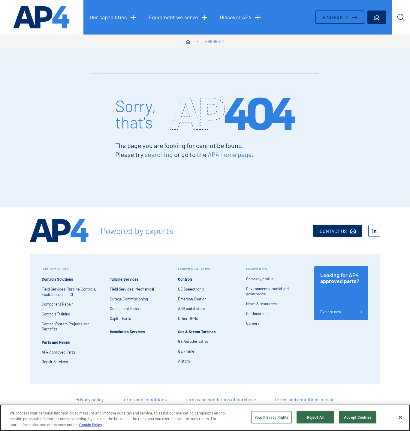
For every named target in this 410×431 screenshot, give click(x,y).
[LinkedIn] (374, 231)
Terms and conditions (144, 399)
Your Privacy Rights (271, 416)
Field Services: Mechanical (132, 289)
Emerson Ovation (192, 299)
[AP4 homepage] (41, 17)
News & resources (261, 303)
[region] (205, 417)
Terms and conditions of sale (304, 399)
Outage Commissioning (129, 299)
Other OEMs (188, 318)
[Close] (400, 417)
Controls (185, 279)
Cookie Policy (90, 424)
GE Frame (186, 351)
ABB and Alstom (191, 308)
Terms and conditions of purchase (220, 399)
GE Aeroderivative (193, 341)
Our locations (257, 313)
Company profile (259, 278)
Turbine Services (124, 279)
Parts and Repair (56, 342)
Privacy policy (89, 399)
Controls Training (56, 314)
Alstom (184, 361)
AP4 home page (230, 154)
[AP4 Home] (59, 230)
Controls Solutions (57, 279)
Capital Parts (120, 318)
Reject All (315, 416)
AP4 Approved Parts (58, 352)
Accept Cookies (357, 416)
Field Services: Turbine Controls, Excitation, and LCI (69, 292)
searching (159, 154)
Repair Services (55, 361)
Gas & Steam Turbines (197, 331)
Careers (252, 323)
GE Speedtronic (191, 289)
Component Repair (57, 304)
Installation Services (127, 331)
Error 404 (215, 41)
